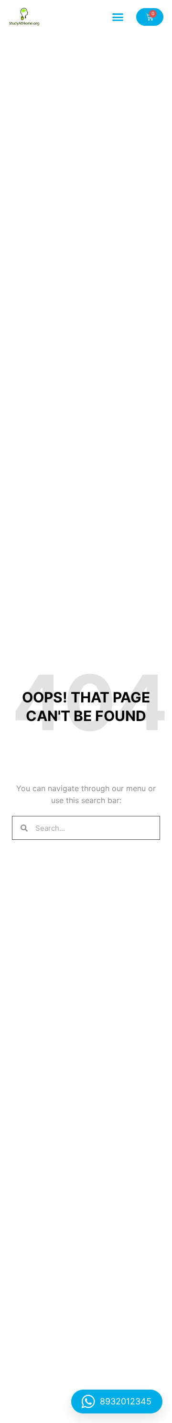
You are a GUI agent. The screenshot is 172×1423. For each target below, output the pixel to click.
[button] (118, 17)
